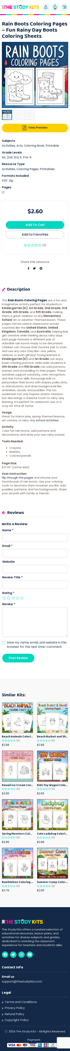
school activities (47, 420)
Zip (11, 180)
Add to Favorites (35, 234)
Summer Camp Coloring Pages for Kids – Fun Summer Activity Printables (52, 882)
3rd (16, 157)
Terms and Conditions (21, 1002)
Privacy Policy (15, 1008)
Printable (52, 145)
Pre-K (27, 157)
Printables (47, 169)
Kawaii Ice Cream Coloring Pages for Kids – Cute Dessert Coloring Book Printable (17, 785)
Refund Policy (14, 1014)
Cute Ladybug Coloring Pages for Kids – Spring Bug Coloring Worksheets (52, 833)
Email (7, 545)
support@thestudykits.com (22, 981)
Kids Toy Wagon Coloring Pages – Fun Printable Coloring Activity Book (52, 785)
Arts (19, 145)
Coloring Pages (27, 169)
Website (8, 561)
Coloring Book (34, 145)
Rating (8, 593)
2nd (9, 157)
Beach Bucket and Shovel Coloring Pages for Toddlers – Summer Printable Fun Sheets (52, 736)
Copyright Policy (17, 1020)
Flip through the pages (17, 478)
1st (4, 157)
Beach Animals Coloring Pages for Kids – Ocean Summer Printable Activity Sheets (17, 736)
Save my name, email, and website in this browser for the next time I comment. (36, 644)
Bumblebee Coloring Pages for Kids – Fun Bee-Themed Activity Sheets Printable (17, 882)
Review (8, 604)
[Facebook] (5, 954)
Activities (8, 145)
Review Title (12, 577)
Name (7, 530)
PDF (5, 180)
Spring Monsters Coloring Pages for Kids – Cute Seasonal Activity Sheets (17, 833)
